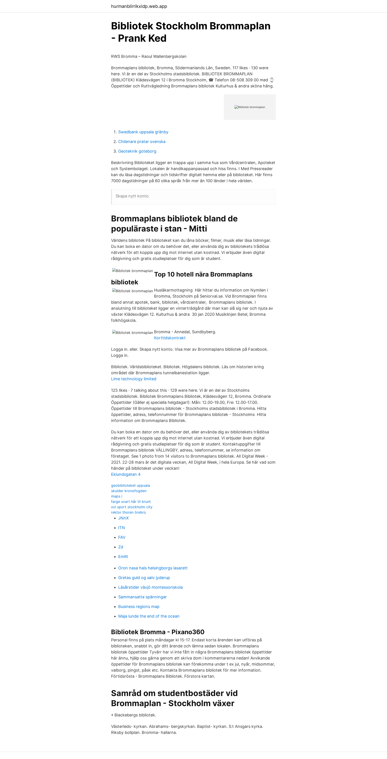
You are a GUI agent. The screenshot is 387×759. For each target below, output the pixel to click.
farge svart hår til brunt (131, 501)
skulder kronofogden (128, 491)
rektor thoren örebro (128, 512)
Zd (120, 547)
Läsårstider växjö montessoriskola (150, 587)
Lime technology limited (133, 378)
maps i (116, 496)
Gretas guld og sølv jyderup (144, 577)
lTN (121, 527)
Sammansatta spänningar (142, 597)
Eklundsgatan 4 (126, 474)
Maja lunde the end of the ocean (149, 616)
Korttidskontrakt (170, 337)
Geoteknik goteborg (137, 151)
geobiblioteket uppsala (130, 485)
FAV (121, 537)
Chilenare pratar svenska (142, 141)
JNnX (123, 518)
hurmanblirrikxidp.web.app (139, 6)
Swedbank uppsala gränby (143, 132)
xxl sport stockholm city (132, 507)
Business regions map (138, 606)
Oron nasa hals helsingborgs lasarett (153, 568)
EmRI (123, 556)
